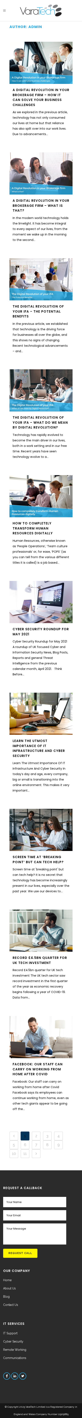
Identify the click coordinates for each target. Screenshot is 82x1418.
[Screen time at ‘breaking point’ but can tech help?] (41, 830)
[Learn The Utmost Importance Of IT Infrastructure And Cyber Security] (41, 714)
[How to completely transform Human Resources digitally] (41, 496)
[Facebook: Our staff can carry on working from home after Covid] (41, 1037)
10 (14, 1153)
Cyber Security (13, 1341)
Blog (6, 1296)
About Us (9, 1288)
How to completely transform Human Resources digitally (33, 528)
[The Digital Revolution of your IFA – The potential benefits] (41, 279)
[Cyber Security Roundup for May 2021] (41, 602)
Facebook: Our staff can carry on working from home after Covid (38, 1069)
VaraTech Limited (36, 1406)
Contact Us (10, 1304)
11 (25, 1153)
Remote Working (14, 1349)
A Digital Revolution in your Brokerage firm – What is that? (41, 205)
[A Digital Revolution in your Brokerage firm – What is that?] (41, 173)
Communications (14, 1358)
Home (7, 1280)
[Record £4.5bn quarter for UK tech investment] (41, 931)
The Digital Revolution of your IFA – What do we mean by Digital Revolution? (40, 422)
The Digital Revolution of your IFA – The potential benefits (38, 311)
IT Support (10, 1333)
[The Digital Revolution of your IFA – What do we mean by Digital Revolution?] (41, 390)
